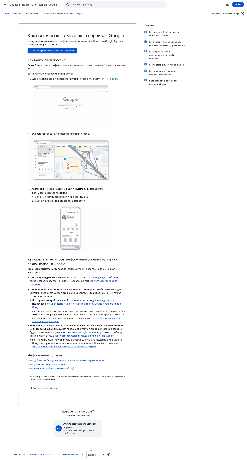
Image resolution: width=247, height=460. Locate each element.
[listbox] (95, 454)
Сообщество (32, 13)
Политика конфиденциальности (42, 454)
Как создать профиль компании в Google (62, 13)
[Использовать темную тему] (108, 454)
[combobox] (119, 4)
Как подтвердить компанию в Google (167, 65)
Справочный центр (13, 13)
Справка (149, 25)
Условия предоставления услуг (70, 454)
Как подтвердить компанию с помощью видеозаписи (163, 73)
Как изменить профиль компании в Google (52, 368)
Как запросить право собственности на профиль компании (162, 55)
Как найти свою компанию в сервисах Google (163, 82)
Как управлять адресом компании (48, 364)
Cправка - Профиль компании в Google (33, 4)
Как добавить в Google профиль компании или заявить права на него (67, 360)
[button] (5, 4)
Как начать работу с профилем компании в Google (164, 34)
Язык (91, 451)
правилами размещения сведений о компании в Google (84, 335)
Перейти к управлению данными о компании (52, 50)
